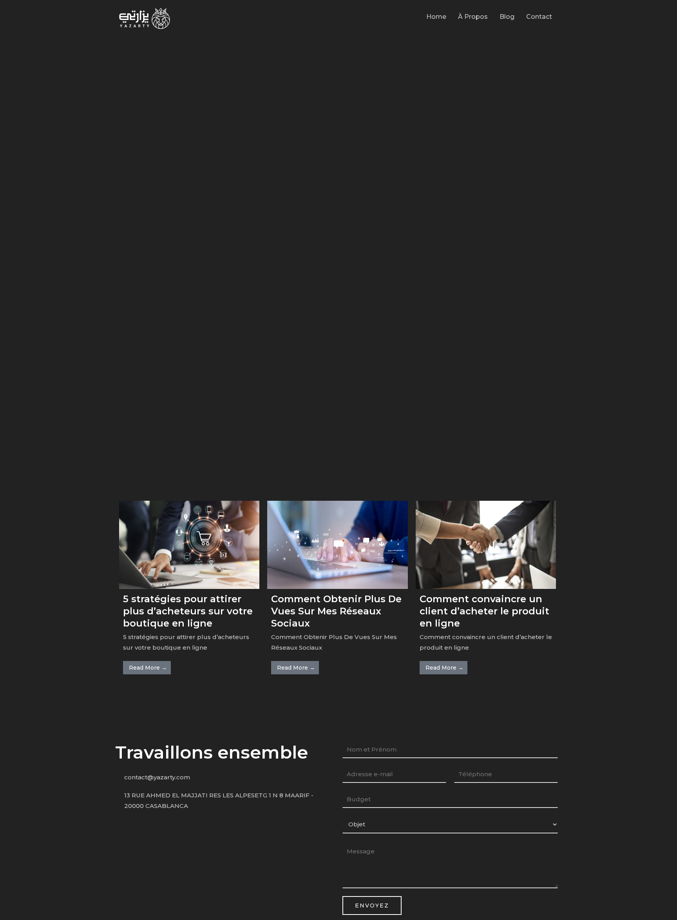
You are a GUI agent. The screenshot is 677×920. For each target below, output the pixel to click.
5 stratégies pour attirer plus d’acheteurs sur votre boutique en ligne (188, 611)
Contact (539, 16)
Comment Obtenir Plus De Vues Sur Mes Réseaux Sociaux (336, 611)
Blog (507, 16)
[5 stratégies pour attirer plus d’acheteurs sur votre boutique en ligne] (189, 544)
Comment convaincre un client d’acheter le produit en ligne (484, 611)
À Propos (473, 16)
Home (436, 16)
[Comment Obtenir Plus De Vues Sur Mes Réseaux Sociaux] (337, 544)
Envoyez (372, 905)
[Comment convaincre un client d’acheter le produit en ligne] (486, 544)
